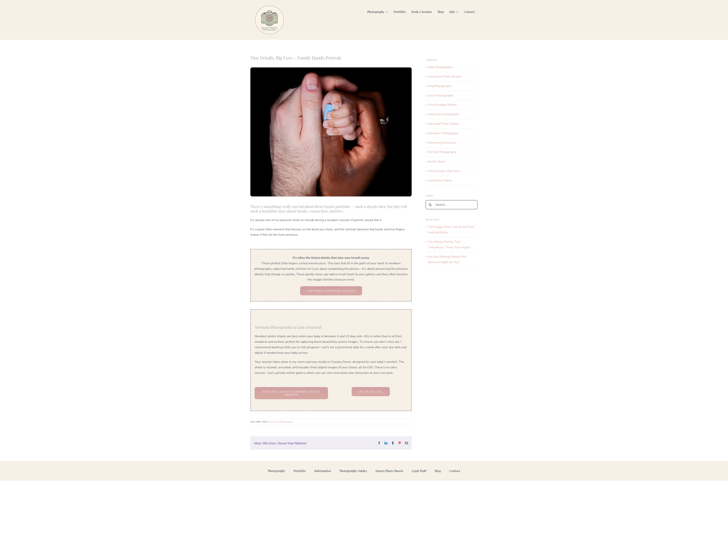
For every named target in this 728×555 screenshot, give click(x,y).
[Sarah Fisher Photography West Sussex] (269, 7)
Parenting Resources (442, 143)
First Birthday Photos (442, 105)
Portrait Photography (442, 152)
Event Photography (441, 95)
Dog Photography (440, 86)
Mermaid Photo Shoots (443, 124)
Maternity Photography (443, 114)
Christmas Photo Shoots (444, 76)
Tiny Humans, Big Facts (444, 171)
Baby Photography (440, 67)
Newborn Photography (281, 421)
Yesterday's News (440, 180)
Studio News (436, 161)
